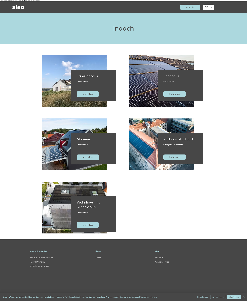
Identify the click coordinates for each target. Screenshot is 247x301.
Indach (123, 28)
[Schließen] (243, 297)
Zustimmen (234, 297)
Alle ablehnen (218, 297)
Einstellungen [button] (202, 297)
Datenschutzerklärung (148, 297)
